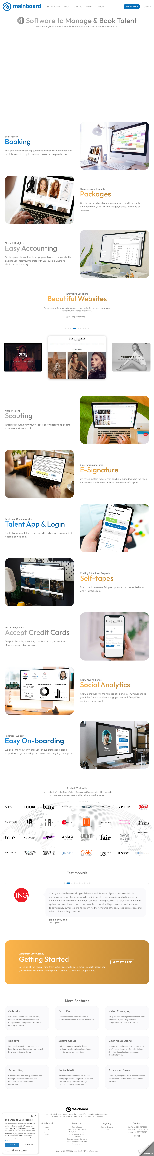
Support (100, 7)
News (89, 7)
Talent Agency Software (77, 1129)
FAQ (107, 1129)
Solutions (54, 7)
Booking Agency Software (77, 1139)
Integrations (77, 1144)
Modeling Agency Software (77, 1141)
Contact (78, 7)
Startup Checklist (107, 1127)
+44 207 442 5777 (140, 1132)
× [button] (35, 1116)
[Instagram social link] (136, 1136)
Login (147, 7)
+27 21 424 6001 (142, 1129)
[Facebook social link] (139, 1136)
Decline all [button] (28, 1145)
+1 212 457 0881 (141, 1127)
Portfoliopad (77, 1127)
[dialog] (20, 1133)
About (67, 7)
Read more (9, 1140)
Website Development (77, 1132)
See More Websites (77, 317)
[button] (65, 328)
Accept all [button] (12, 1145)
